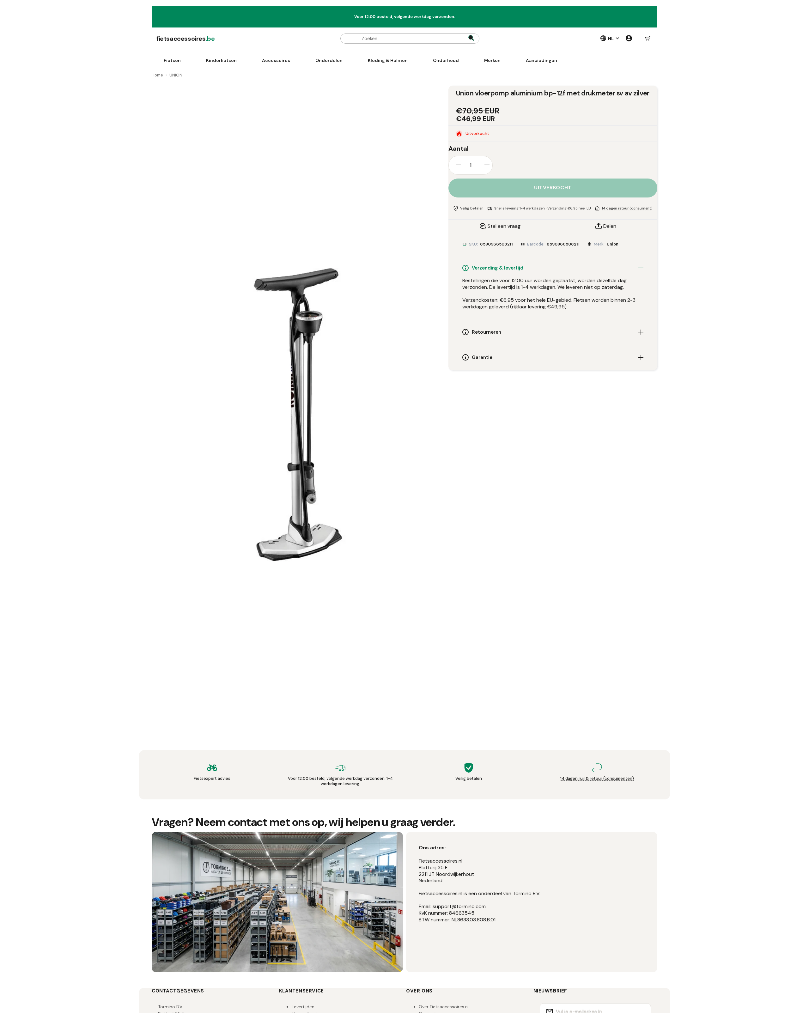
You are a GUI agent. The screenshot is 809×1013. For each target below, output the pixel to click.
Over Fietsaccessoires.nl (444, 1007)
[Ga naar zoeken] (471, 38)
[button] (647, 38)
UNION (175, 75)
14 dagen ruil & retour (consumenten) (597, 778)
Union (612, 243)
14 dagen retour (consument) (627, 208)
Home (157, 75)
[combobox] (410, 38)
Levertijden (303, 1007)
